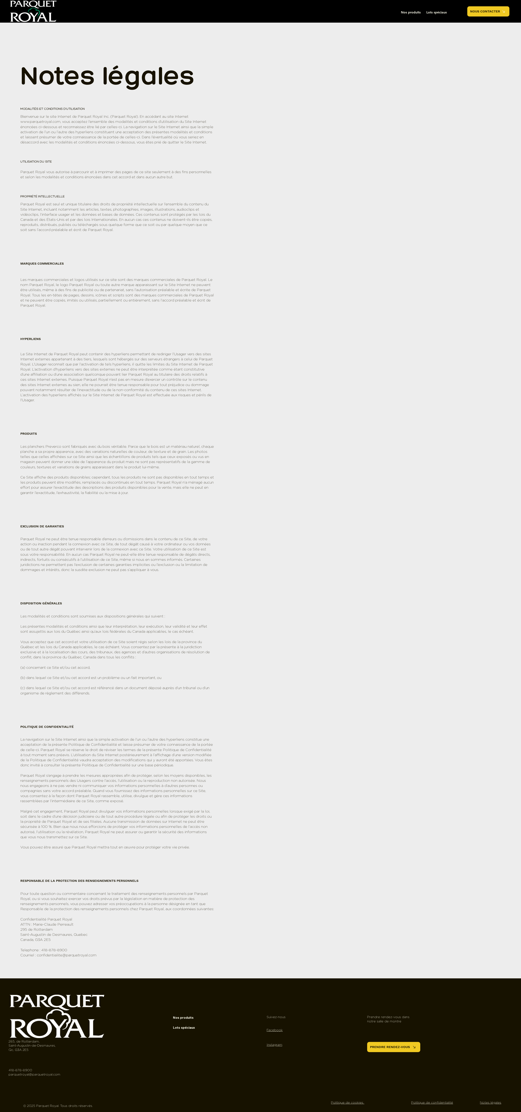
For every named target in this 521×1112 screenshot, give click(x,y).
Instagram (274, 1044)
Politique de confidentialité (432, 1102)
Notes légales (490, 1102)
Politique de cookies (347, 1102)
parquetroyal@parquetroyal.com (34, 1074)
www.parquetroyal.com (40, 122)
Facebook (275, 1030)
